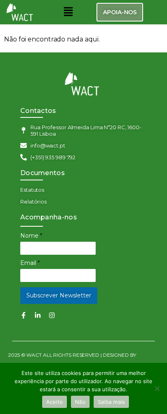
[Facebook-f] (23, 315)
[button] (68, 12)
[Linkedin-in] (37, 315)
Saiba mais (111, 402)
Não (80, 402)
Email (30, 263)
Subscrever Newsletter (58, 295)
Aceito (54, 402)
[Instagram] (52, 315)
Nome (31, 235)
